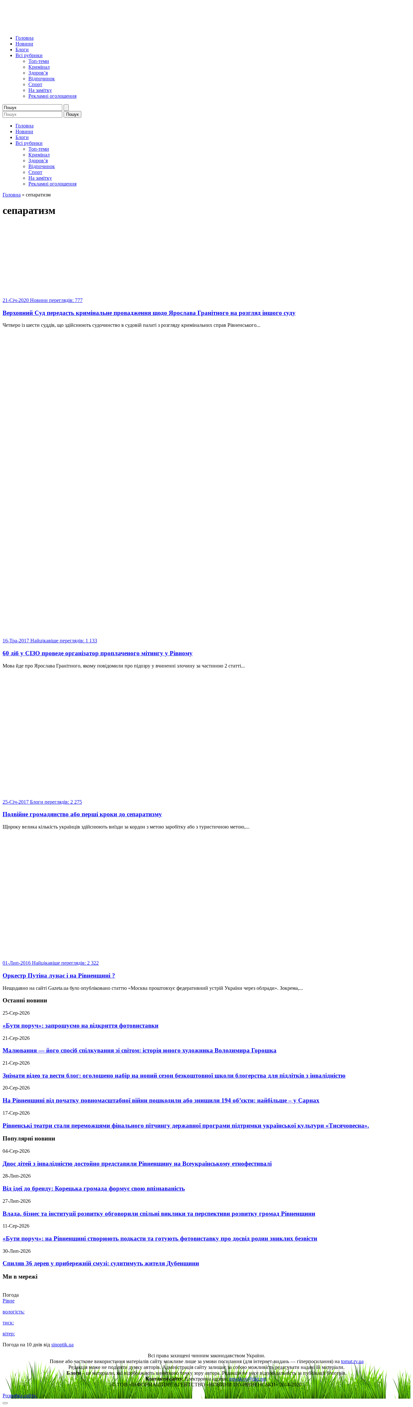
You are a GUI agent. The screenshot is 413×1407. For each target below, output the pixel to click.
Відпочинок (41, 78)
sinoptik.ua (62, 1344)
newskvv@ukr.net (247, 1379)
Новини (24, 43)
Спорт (35, 84)
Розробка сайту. (20, 1395)
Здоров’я (38, 72)
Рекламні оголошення (52, 96)
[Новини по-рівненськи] (83, 27)
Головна (24, 38)
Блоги (22, 49)
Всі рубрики (29, 55)
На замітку (40, 90)
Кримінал (39, 67)
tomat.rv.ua (352, 1361)
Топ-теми (38, 61)
